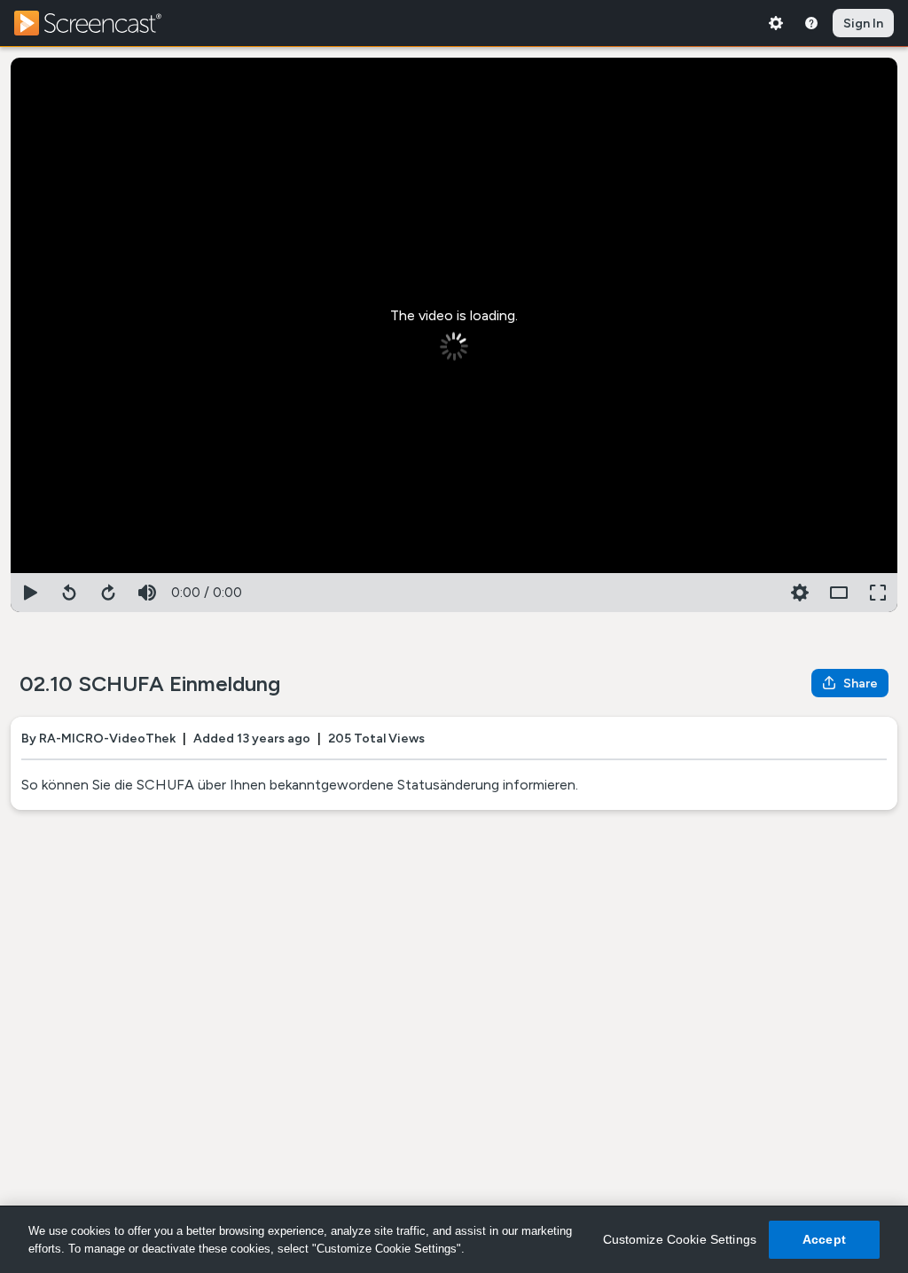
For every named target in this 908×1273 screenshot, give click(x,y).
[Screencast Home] (99, 23)
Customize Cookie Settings (680, 1239)
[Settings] (776, 23)
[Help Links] (811, 23)
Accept (824, 1239)
